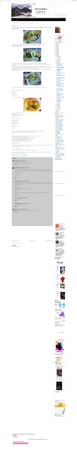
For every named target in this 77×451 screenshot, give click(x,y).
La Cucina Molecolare (59, 141)
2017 (56, 48)
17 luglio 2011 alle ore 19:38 (22, 209)
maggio (58, 104)
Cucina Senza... (58, 130)
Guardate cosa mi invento (18, 156)
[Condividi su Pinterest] (26, 154)
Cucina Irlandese (58, 127)
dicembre (58, 56)
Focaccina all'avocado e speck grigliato (60, 64)
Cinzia (16, 160)
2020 (56, 44)
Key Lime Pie (58, 79)
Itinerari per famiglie (59, 140)
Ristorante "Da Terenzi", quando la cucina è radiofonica (61, 233)
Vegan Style (57, 157)
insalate (57, 138)
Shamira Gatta (17, 181)
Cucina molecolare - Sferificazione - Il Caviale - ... (60, 75)
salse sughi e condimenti (59, 155)
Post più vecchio (49, 240)
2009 (56, 111)
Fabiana (31, 64)
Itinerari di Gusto (58, 139)
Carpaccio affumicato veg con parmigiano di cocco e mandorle (62, 249)
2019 (56, 45)
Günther (16, 209)
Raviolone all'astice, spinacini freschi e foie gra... (60, 90)
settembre (58, 60)
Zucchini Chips (58, 71)
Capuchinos (58, 92)
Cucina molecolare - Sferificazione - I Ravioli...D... (59, 101)
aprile (57, 105)
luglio (57, 62)
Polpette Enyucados (59, 84)
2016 (56, 49)
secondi (57, 156)
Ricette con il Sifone (59, 153)
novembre (58, 57)
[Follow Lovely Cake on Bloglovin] (15, 437)
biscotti (57, 117)
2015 (56, 50)
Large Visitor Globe (61, 339)
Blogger (47, 439)
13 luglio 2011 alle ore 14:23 (25, 167)
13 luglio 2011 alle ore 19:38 (22, 197)
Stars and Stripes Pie (59, 65)
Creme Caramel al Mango (60, 83)
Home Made (57, 136)
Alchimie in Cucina (58, 115)
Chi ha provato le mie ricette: (15, 20)
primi (25, 156)
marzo (58, 106)
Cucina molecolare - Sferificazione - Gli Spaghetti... (59, 70)
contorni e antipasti (59, 119)
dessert (57, 131)
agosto (58, 61)
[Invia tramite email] (23, 154)
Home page (32, 240)
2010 (56, 110)
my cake (57, 146)
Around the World (58, 116)
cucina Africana (58, 120)
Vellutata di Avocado (59, 93)
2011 (56, 55)
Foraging (57, 132)
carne (56, 118)
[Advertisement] (32, 233)
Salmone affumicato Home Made (61, 225)
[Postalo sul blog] (24, 154)
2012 (56, 54)
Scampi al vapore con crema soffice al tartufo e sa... (60, 78)
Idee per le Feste (58, 137)
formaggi (57, 133)
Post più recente (15, 240)
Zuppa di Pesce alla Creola (60, 96)
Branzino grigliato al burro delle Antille (60, 95)
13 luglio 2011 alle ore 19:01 (25, 181)
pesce (23, 156)
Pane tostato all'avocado (60, 80)
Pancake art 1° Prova (59, 88)
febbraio (58, 107)
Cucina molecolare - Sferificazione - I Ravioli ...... (60, 86)
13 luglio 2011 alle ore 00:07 (21, 160)
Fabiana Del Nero (17, 167)
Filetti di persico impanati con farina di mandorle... (60, 67)
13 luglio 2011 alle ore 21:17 (25, 203)
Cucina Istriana (58, 128)
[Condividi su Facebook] (25, 154)
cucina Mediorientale (59, 129)
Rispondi (16, 164)
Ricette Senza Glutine (59, 154)
